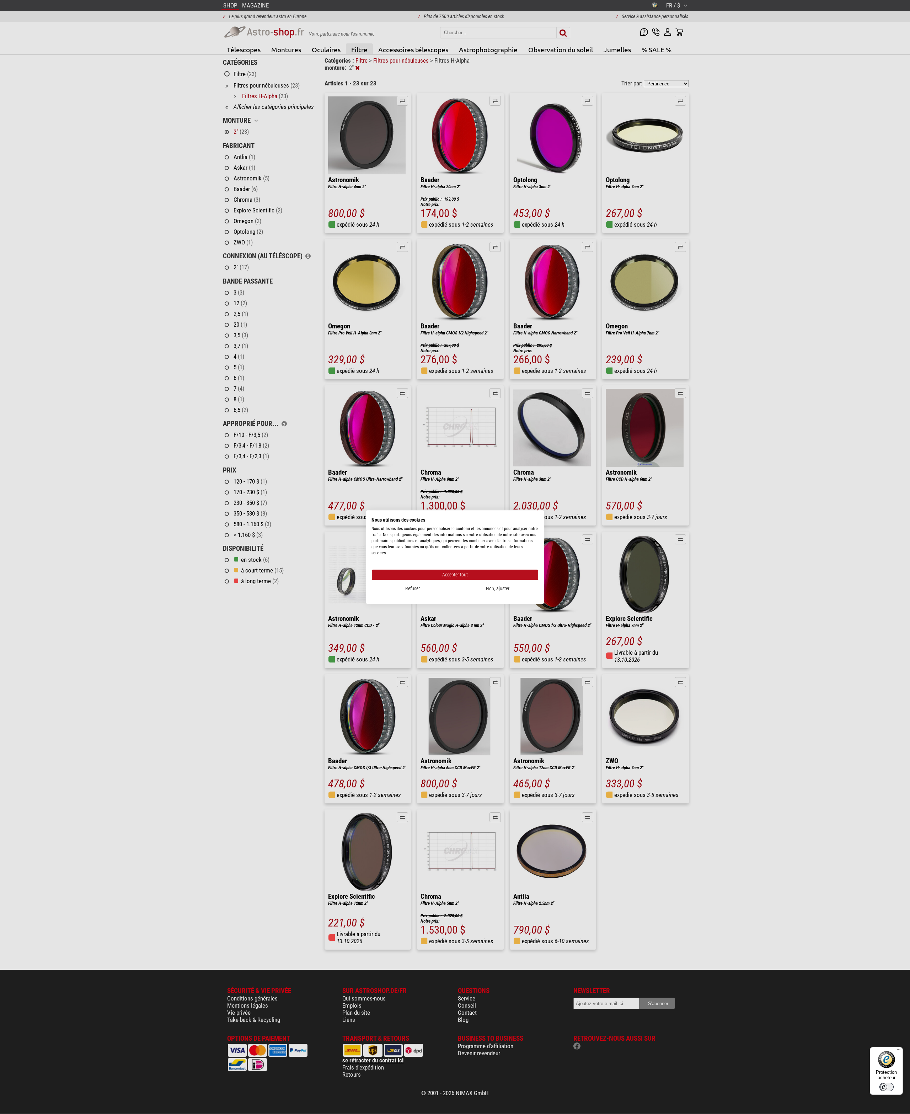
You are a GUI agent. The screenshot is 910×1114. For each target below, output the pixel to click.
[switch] (886, 1087)
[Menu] (898, 1051)
